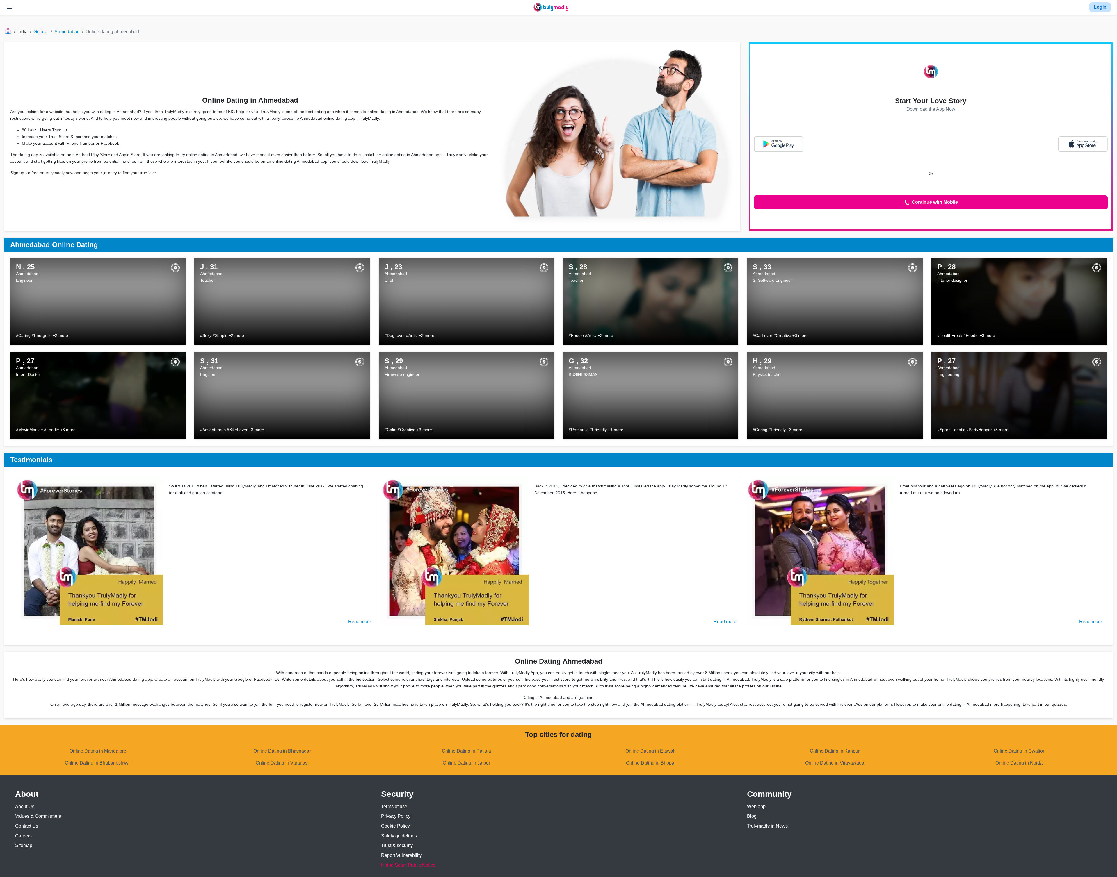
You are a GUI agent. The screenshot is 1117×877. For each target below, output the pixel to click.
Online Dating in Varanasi (282, 762)
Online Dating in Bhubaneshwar (98, 762)
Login (1100, 7)
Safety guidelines (399, 835)
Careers (23, 835)
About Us (24, 806)
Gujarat (41, 31)
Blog (752, 816)
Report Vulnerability (401, 855)
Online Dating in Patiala (466, 751)
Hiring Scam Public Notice (408, 864)
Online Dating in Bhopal (650, 762)
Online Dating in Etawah (650, 751)
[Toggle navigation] (9, 7)
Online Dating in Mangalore (98, 751)
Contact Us (26, 826)
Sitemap (23, 845)
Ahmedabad (67, 31)
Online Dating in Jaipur (466, 762)
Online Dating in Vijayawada (834, 762)
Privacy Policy (395, 816)
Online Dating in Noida (1019, 762)
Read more (359, 621)
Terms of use (394, 806)
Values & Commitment (38, 816)
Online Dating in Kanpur (835, 751)
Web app (756, 806)
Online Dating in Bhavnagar (282, 751)
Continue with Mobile (934, 202)
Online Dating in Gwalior (1019, 751)
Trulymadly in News (767, 826)
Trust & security (397, 845)
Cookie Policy (395, 826)
